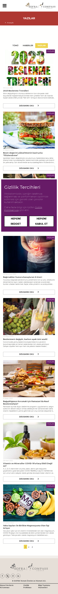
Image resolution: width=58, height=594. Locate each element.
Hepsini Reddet (16, 221)
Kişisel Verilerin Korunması (6, 586)
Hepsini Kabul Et (41, 221)
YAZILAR (41, 45)
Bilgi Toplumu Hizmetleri (44, 586)
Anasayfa (10, 23)
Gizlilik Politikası (27, 586)
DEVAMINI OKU (26, 106)
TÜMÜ (15, 45)
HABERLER (28, 45)
